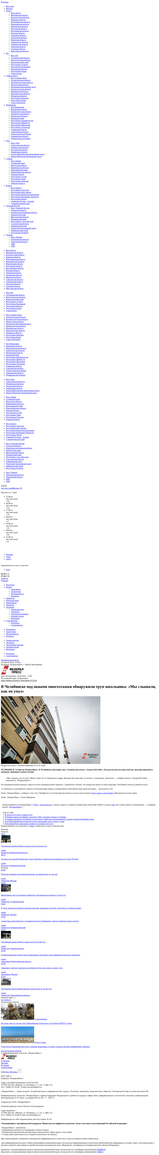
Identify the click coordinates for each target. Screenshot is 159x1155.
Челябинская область (20, 147)
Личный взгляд (17, 616)
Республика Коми (18, 100)
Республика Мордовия (20, 125)
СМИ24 (100, 1152)
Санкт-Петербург (18, 103)
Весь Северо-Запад (19, 78)
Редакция (5, 1065)
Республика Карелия (19, 98)
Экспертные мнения (19, 614)
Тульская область (18, 49)
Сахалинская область (20, 224)
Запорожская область (20, 239)
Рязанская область (18, 40)
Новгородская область (20, 94)
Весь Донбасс (16, 237)
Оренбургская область (20, 114)
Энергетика (16, 592)
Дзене (31, 826)
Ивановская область (19, 26)
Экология (10, 605)
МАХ (36, 805)
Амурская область (18, 210)
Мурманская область (19, 91)
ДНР (13, 246)
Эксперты (10, 607)
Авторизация (6, 1067)
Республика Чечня (18, 199)
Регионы (4, 2)
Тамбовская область (19, 44)
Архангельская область (21, 80)
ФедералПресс (15, 807)
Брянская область (18, 20)
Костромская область (20, 31)
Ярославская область (20, 51)
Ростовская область (19, 69)
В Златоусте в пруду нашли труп (18, 815)
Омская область (17, 174)
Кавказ (9, 186)
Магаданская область (20, 217)
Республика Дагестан (20, 190)
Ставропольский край (20, 203)
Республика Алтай (19, 177)
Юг (7, 53)
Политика (10, 585)
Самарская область (19, 130)
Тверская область (18, 47)
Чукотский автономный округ (24, 228)
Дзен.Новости (46, 805)
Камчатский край (18, 215)
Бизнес (9, 587)
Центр (8, 11)
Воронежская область (20, 24)
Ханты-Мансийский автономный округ (28, 154)
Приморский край (18, 219)
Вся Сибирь (16, 161)
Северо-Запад (12, 76)
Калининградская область (22, 82)
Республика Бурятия (19, 233)
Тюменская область (19, 152)
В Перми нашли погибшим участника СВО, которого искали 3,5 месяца (35, 817)
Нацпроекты (11, 603)
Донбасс (9, 235)
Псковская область (19, 96)
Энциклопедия (17, 609)
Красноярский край (19, 170)
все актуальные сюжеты (11, 1051)
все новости (6, 1000)
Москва (9, 8)
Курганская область (19, 150)
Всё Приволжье (17, 107)
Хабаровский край (19, 226)
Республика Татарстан (20, 127)
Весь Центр (16, 13)
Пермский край (17, 118)
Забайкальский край (19, 230)
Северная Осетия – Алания (22, 201)
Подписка (15, 623)
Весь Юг (14, 56)
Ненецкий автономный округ (23, 87)
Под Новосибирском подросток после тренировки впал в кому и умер (34, 821)
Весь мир (10, 6)
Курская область (18, 33)
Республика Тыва (18, 179)
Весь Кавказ (16, 188)
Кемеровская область (20, 168)
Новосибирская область (21, 172)
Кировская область (19, 109)
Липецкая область (18, 35)
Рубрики (4, 581)
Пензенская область (19, 116)
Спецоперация (41, 1019)
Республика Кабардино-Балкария (25, 195)
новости (4, 578)
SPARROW (101, 1150)
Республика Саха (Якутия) (22, 221)
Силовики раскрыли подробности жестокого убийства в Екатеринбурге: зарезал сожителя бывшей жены (49, 819)
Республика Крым (18, 71)
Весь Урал (15, 143)
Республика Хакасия (19, 181)
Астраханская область (20, 58)
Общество (10, 598)
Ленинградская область (21, 89)
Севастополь (16, 73)
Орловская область (19, 38)
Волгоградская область (20, 60)
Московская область (19, 15)
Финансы (15, 596)
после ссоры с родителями (102, 793)
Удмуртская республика (21, 134)
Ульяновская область (19, 136)
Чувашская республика (20, 138)
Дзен (113, 805)
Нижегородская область (21, 112)
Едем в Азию (40, 1042)
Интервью (15, 618)
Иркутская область (19, 165)
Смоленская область (19, 42)
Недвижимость (17, 594)
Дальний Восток (13, 206)
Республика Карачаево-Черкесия (25, 197)
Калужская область (19, 29)
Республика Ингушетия (21, 192)
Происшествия (12, 600)
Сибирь (9, 159)
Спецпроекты (12, 621)
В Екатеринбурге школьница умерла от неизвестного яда (29, 824)
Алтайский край (18, 163)
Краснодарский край (20, 62)
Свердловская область (20, 145)
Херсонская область (19, 242)
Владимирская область (20, 22)
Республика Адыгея (19, 65)
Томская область (18, 183)
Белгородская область (20, 17)
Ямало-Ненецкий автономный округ (26, 156)
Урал (8, 141)
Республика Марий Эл (20, 123)
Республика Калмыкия (20, 67)
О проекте (5, 1061)
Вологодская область (20, 85)
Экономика (15, 589)
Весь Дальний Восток (20, 208)
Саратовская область (19, 132)
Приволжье (11, 105)
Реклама (9, 554)
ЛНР (13, 244)
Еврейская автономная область (24, 212)
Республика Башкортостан (22, 121)
